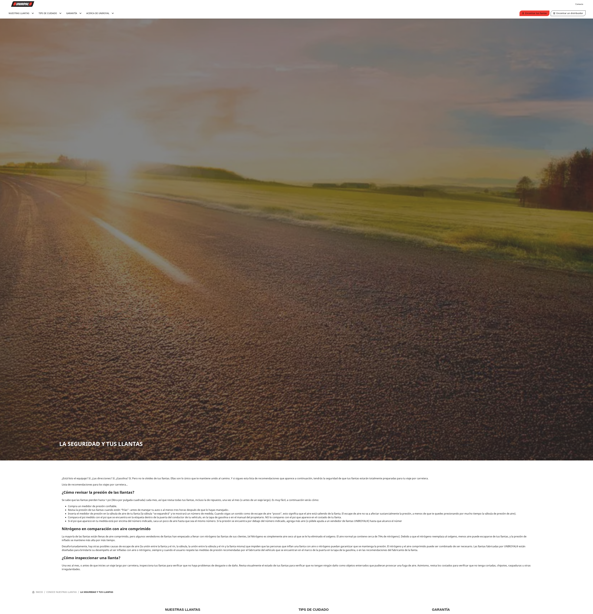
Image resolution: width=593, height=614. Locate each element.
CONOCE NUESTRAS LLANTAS (61, 592)
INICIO (39, 592)
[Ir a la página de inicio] (22, 4)
